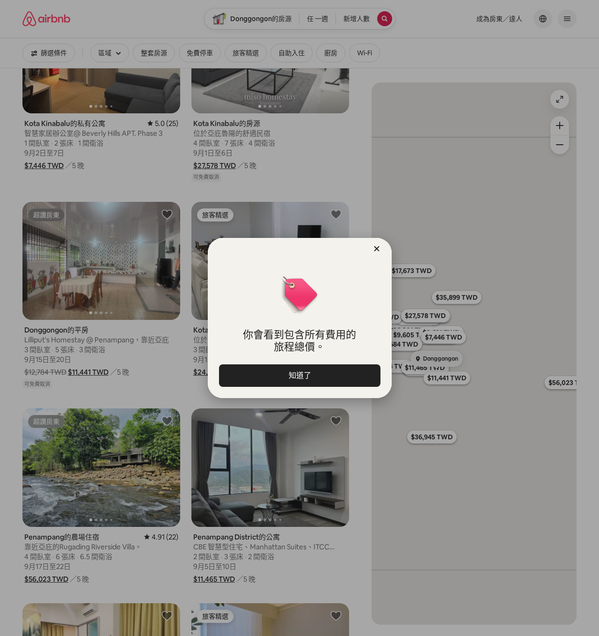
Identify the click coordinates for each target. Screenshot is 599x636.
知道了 (299, 375)
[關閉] (376, 248)
